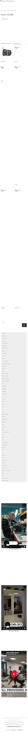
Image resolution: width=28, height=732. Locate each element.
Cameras (3, 338)
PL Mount (4, 353)
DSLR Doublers (6, 378)
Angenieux (4, 394)
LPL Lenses (5, 361)
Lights (2, 437)
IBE (2, 409)
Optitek (3, 417)
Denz (3, 404)
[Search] (24, 325)
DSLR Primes (5, 373)
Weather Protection (6, 470)
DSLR (9, 10)
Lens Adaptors (5, 432)
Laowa (3, 411)
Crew (2, 475)
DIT (2, 450)
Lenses (5, 10)
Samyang (4, 419)
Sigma (3, 422)
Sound (3, 457)
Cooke (3, 401)
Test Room (3, 460)
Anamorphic (5, 343)
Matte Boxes (4, 445)
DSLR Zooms (5, 376)
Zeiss (3, 429)
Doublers (4, 391)
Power (3, 455)
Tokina (3, 427)
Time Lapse (4, 468)
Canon (3, 399)
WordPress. (20, 730)
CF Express (4, 336)
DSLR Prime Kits (6, 381)
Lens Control (4, 442)
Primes (3, 356)
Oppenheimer (5, 414)
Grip (2, 434)
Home (2, 10)
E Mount (4, 345)
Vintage (3, 388)
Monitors (3, 447)
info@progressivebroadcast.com (14, 726)
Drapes (3, 462)
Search (3, 322)
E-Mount (4, 366)
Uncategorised (4, 480)
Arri (2, 396)
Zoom (3, 358)
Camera (3, 333)
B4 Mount (4, 386)
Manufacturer (4, 478)
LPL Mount (4, 348)
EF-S (3, 383)
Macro (3, 351)
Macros (4, 368)
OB (2, 452)
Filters (2, 439)
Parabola (13, 730)
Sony (3, 424)
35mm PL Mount (6, 363)
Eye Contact (4, 465)
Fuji (3, 406)
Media (2, 473)
